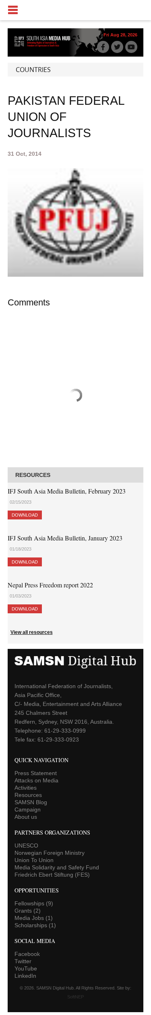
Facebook (27, 954)
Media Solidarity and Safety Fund (56, 867)
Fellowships (33, 903)
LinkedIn (25, 976)
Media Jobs (33, 918)
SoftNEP (75, 996)
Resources (28, 795)
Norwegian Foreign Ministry (49, 853)
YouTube (25, 968)
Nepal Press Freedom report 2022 (50, 585)
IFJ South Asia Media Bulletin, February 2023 (67, 491)
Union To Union (34, 860)
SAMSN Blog (30, 802)
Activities (25, 787)
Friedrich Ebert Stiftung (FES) (52, 874)
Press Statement (35, 773)
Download (25, 515)
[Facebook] (103, 47)
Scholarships (35, 925)
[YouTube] (131, 47)
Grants (27, 910)
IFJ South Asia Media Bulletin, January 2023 (65, 538)
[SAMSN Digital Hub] (45, 46)
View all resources (31, 632)
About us (25, 817)
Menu (75, 10)
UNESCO (26, 845)
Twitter (22, 961)
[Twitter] (117, 47)
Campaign (27, 809)
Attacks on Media (36, 780)
